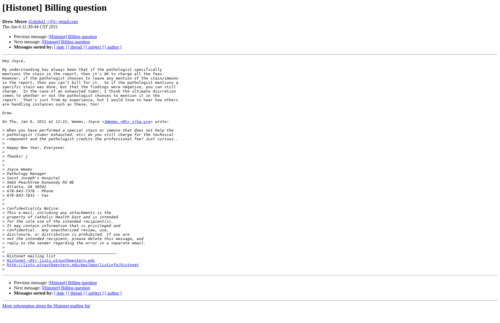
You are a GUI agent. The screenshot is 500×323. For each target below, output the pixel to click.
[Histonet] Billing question (73, 36)
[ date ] (60, 47)
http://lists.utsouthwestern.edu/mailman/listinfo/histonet (73, 265)
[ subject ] (95, 47)
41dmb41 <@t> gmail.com (53, 21)
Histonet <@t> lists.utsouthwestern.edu (51, 260)
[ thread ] (76, 47)
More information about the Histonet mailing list (46, 305)
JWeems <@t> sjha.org (127, 121)
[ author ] (113, 47)
